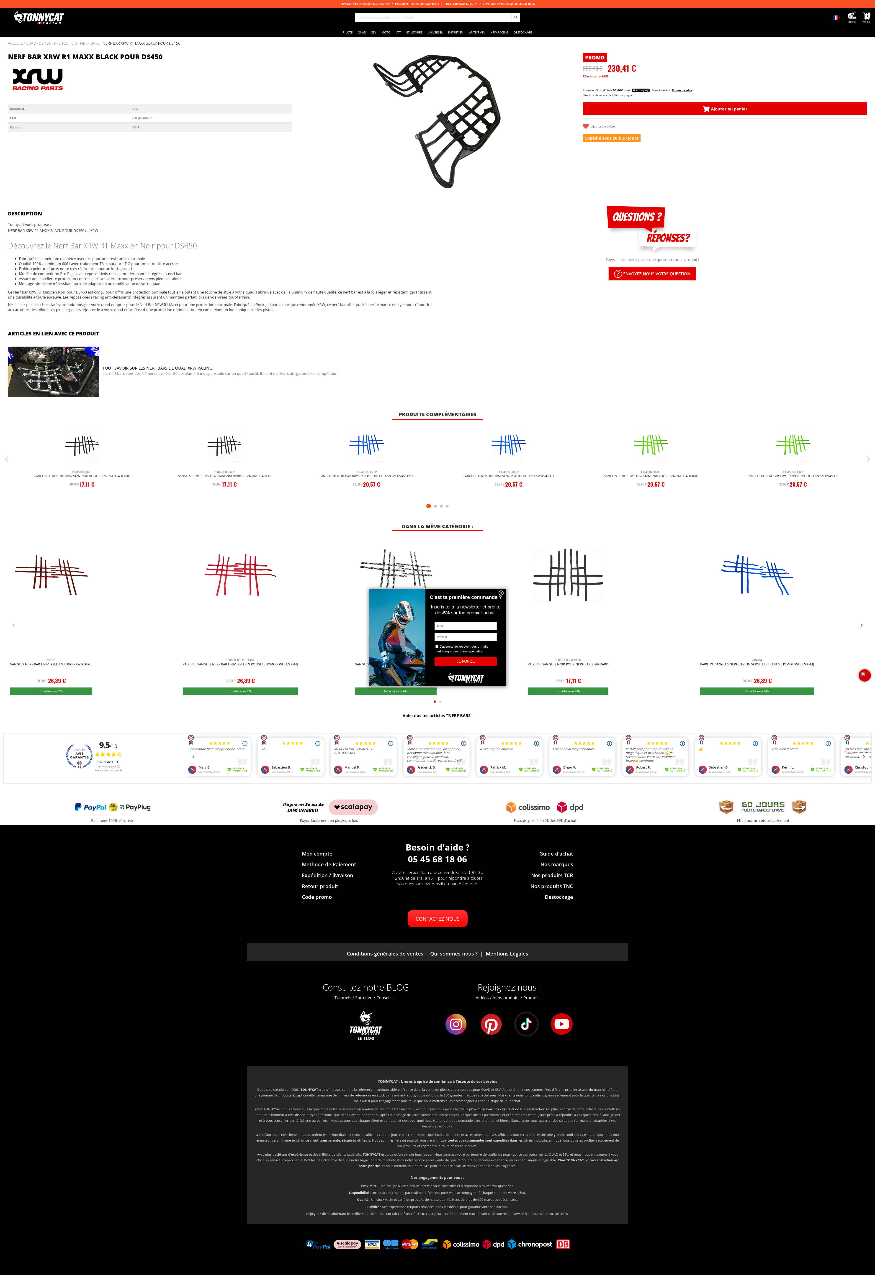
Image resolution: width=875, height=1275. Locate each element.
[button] (301, 121)
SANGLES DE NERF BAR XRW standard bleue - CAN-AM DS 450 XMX (366, 476)
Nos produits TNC (551, 886)
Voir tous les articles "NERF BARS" (438, 715)
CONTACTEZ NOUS (438, 918)
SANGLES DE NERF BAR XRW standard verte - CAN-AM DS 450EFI (793, 476)
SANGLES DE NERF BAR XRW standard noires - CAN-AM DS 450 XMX (82, 476)
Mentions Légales (507, 953)
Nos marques (556, 864)
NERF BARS (90, 43)
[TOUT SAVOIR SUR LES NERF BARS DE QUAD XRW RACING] (53, 372)
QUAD (31, 43)
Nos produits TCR (552, 875)
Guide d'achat (556, 853)
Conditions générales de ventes (385, 953)
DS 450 (45, 43)
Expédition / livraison (327, 875)
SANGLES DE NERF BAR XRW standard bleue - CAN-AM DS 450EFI (508, 476)
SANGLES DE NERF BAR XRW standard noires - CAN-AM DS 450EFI (224, 476)
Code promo (317, 896)
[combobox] (437, 17)
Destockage (559, 896)
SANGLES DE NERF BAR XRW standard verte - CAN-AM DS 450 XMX (651, 476)
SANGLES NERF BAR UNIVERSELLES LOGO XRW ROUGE (51, 664)
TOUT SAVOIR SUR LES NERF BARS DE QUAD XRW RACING (157, 368)
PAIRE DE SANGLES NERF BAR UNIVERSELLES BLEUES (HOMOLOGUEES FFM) (757, 664)
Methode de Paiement (329, 864)
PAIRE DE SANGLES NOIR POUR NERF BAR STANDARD (568, 664)
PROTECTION (65, 43)
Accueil (15, 43)
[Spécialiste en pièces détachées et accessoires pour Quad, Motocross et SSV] (39, 17)
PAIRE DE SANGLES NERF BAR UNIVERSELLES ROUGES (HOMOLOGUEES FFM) (240, 664)
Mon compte (317, 853)
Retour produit (320, 886)
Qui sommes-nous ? (454, 953)
